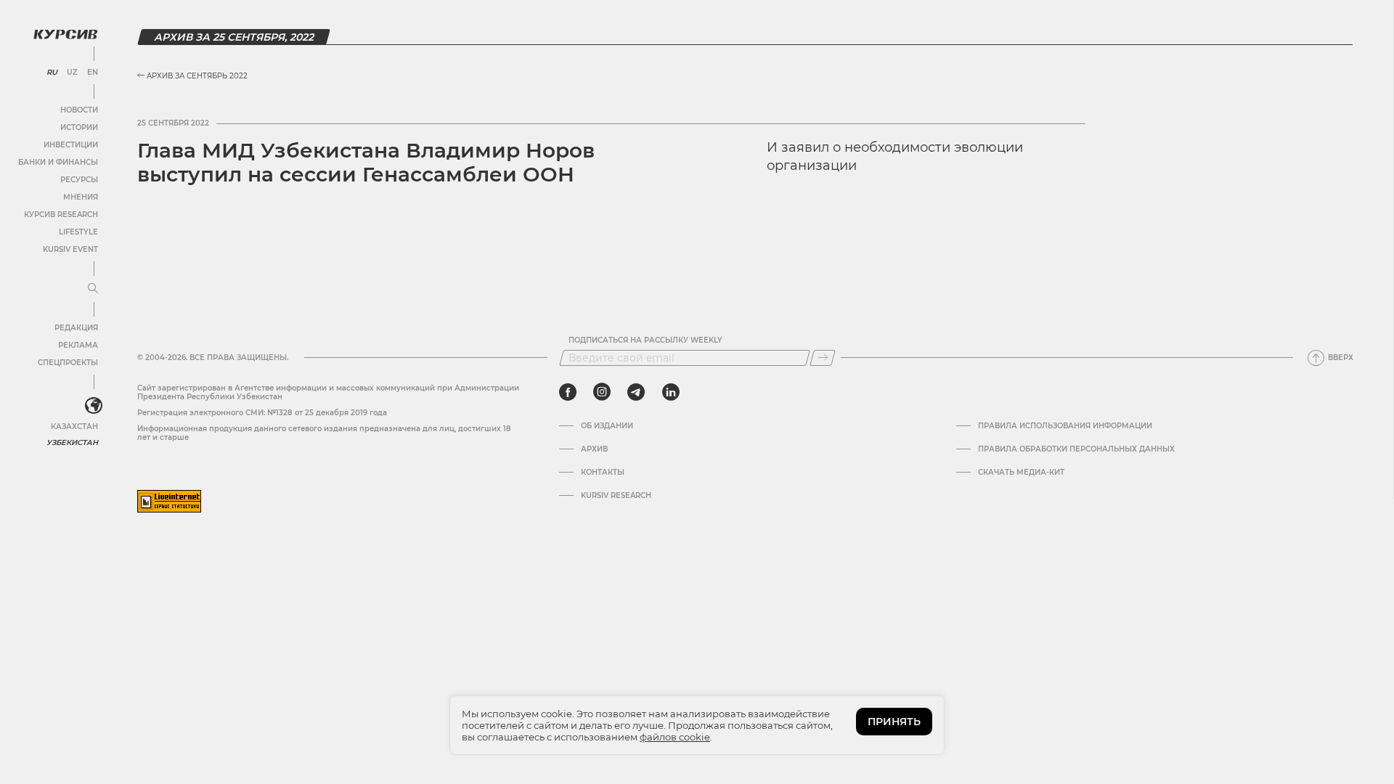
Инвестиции (71, 145)
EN (92, 72)
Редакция (76, 327)
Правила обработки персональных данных (1076, 449)
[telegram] (636, 392)
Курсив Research (61, 214)
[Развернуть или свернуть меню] (93, 289)
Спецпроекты (68, 362)
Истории (79, 127)
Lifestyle (78, 232)
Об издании (607, 426)
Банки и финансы (58, 162)
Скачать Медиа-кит (1021, 472)
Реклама (78, 345)
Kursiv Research (616, 495)
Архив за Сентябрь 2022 (196, 76)
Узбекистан (72, 442)
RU (51, 72)
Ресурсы (79, 179)
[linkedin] (670, 392)
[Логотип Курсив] (65, 34)
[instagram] (602, 392)
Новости (79, 110)
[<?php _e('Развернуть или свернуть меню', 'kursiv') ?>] (93, 405)
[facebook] (567, 392)
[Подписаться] (822, 358)
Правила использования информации (1065, 426)
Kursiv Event (70, 249)
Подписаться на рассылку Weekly (645, 340)
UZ (72, 72)
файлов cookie (675, 737)
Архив (594, 449)
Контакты (602, 472)
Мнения (80, 197)
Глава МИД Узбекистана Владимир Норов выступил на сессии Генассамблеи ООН (366, 162)
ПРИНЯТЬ (894, 721)
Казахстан (74, 426)
